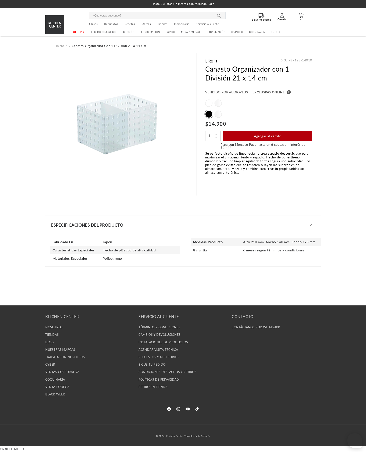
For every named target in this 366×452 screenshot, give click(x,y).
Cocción (128, 32)
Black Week (55, 394)
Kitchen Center (175, 436)
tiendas (162, 24)
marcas (146, 24)
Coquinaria (257, 32)
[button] (103, 32)
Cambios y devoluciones (159, 334)
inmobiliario (182, 24)
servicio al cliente (207, 24)
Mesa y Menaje (191, 32)
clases (93, 24)
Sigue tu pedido (152, 364)
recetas (130, 24)
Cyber (50, 364)
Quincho (237, 32)
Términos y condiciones (159, 327)
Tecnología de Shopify (197, 436)
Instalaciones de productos (163, 342)
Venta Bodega (57, 386)
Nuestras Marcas (60, 349)
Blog (49, 342)
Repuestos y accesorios (159, 357)
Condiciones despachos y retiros (168, 372)
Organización (216, 32)
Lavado (170, 32)
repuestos (111, 24)
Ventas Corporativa (62, 372)
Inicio (60, 46)
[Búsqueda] (219, 15)
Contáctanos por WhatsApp (256, 327)
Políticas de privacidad (159, 379)
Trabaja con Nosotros (65, 357)
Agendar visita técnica (158, 349)
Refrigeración (150, 32)
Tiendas (52, 334)
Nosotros (54, 327)
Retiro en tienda (153, 386)
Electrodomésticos (103, 32)
